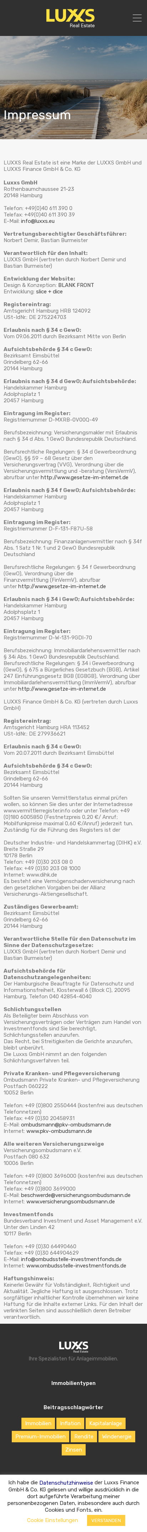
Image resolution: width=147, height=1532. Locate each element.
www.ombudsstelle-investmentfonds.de (76, 1265)
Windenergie (117, 1436)
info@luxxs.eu (38, 221)
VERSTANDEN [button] (106, 1520)
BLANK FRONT (76, 285)
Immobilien (38, 1423)
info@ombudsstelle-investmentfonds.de (71, 1259)
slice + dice (49, 291)
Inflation (70, 1423)
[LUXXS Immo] (73, 25)
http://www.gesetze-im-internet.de (84, 477)
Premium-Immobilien (40, 1436)
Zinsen (73, 1450)
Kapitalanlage (105, 1423)
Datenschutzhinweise (66, 1483)
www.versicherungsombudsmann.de (70, 1201)
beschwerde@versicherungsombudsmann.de (76, 1195)
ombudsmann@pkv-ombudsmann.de (66, 1124)
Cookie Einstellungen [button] (52, 1520)
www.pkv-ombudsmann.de (59, 1131)
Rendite (83, 1436)
